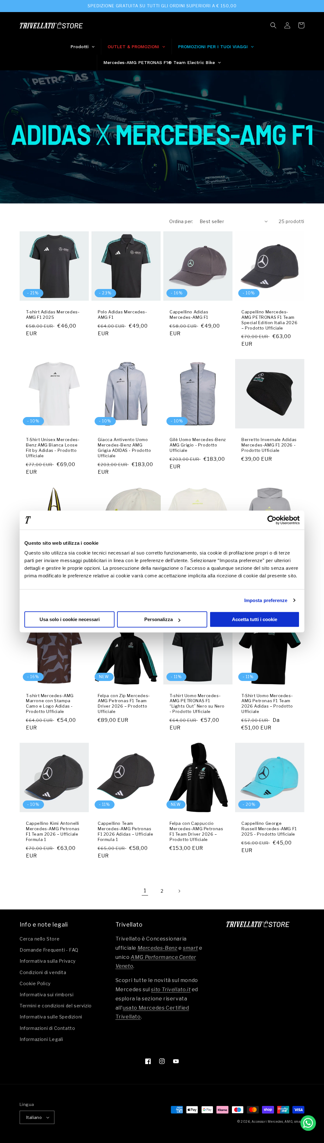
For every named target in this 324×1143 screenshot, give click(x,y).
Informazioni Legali (41, 1039)
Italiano (34, 1117)
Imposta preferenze (266, 600)
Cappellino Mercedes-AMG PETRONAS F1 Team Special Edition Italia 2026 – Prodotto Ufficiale (269, 320)
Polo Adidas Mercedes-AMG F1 (122, 314)
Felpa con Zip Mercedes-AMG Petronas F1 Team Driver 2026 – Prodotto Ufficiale (124, 703)
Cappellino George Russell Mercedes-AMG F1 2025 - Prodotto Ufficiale (269, 829)
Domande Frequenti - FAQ (49, 950)
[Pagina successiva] (179, 891)
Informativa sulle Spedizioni (51, 1016)
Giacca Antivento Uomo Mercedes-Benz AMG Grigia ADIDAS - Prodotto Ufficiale (124, 447)
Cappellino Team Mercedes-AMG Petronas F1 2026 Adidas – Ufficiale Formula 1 (125, 831)
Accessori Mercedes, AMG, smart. (278, 1121)
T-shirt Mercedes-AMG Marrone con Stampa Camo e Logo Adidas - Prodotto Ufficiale (50, 703)
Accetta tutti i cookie (254, 619)
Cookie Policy (35, 983)
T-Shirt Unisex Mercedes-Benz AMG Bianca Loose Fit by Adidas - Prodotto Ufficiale (52, 447)
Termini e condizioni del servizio (56, 1005)
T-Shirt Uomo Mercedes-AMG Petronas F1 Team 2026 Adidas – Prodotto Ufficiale (267, 703)
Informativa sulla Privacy (48, 961)
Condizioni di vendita (43, 972)
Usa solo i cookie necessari (70, 619)
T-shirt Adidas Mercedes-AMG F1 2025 (52, 314)
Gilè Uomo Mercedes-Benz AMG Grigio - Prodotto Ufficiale (198, 445)
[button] (273, 25)
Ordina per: (181, 221)
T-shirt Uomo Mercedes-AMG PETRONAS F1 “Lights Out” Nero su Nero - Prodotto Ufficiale (197, 703)
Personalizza (158, 619)
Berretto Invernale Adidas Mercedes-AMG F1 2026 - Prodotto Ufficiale (269, 445)
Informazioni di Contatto (47, 1028)
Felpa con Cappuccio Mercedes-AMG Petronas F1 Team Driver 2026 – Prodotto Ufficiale (196, 831)
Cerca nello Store (39, 938)
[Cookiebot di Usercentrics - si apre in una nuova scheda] (272, 520)
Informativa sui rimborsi (46, 994)
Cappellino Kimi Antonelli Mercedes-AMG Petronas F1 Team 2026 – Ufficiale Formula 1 (53, 831)
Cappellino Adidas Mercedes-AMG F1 (189, 314)
